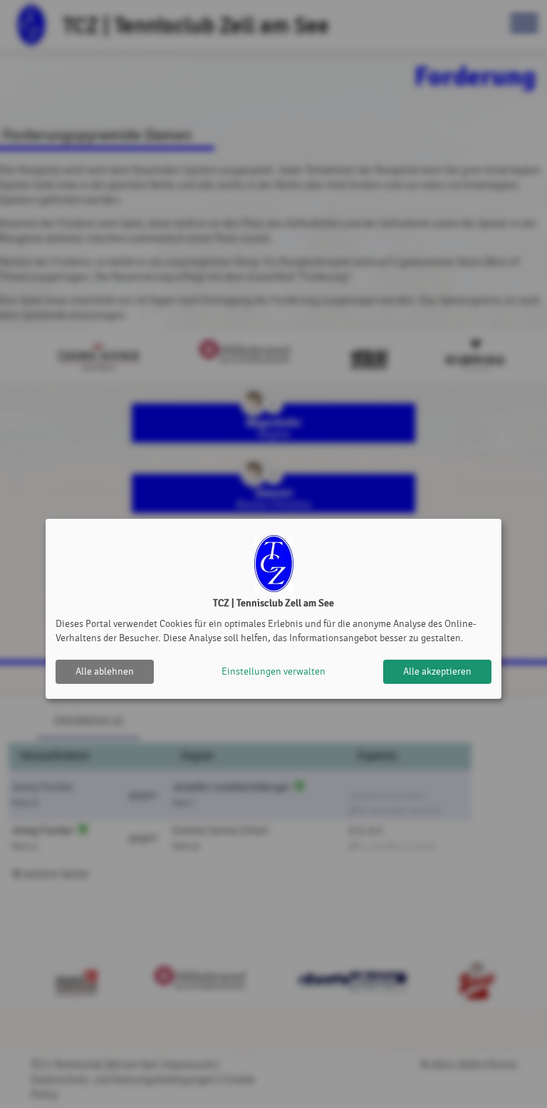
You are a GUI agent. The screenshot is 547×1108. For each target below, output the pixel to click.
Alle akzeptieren (437, 671)
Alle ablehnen (104, 671)
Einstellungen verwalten (273, 671)
